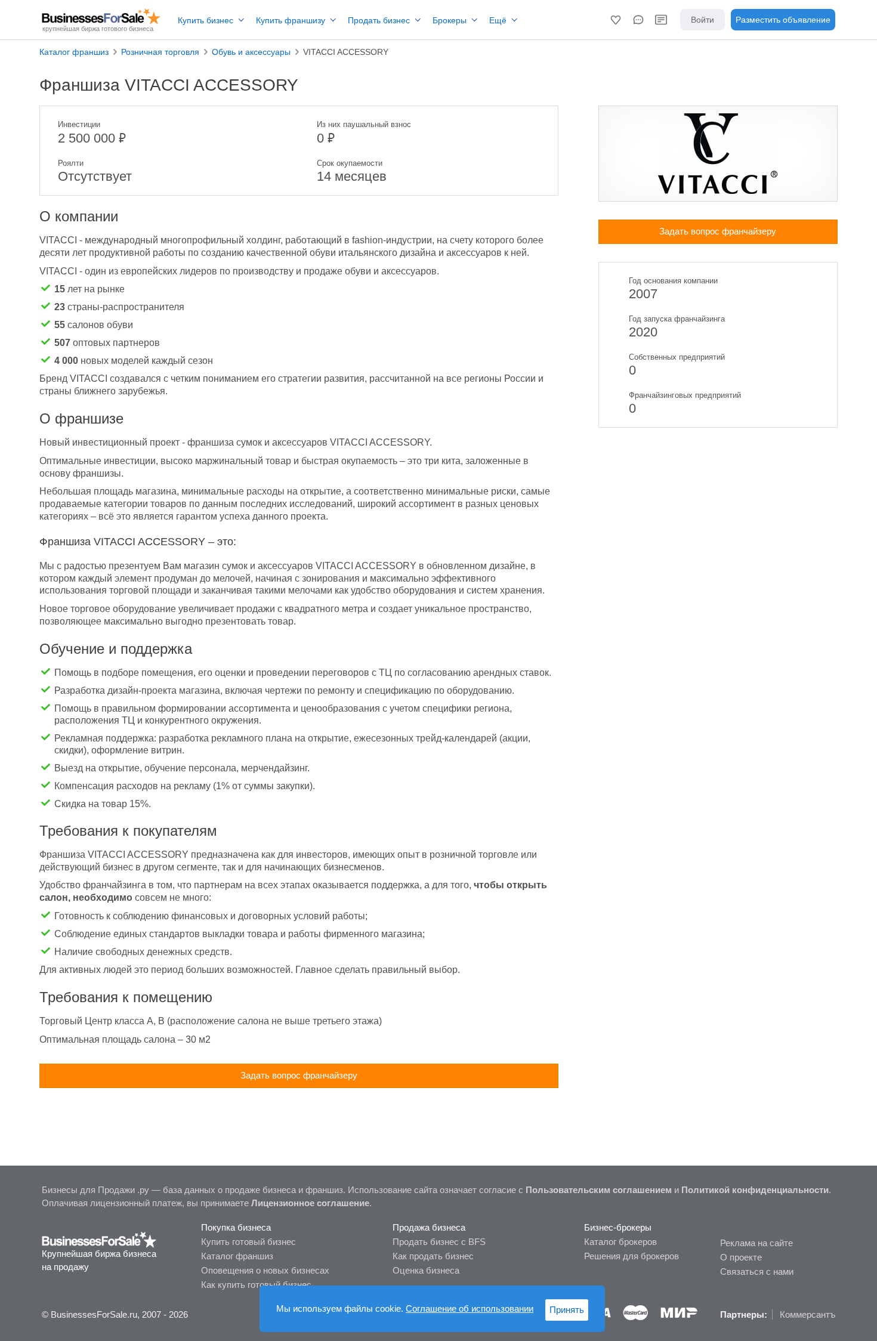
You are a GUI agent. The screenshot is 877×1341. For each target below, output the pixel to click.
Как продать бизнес (433, 1256)
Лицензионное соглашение (310, 1203)
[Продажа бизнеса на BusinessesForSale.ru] (99, 1238)
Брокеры (450, 20)
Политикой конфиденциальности (755, 1190)
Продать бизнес (379, 20)
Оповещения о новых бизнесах (265, 1270)
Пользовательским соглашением (599, 1190)
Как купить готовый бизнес (256, 1285)
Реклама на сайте (756, 1243)
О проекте (741, 1257)
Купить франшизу (290, 20)
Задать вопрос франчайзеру (298, 1075)
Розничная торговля (160, 52)
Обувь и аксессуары (251, 52)
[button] (616, 20)
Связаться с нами (756, 1271)
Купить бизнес (205, 20)
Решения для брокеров (631, 1256)
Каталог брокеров (620, 1242)
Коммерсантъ (807, 1314)
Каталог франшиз (74, 52)
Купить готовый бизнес (248, 1242)
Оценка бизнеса (426, 1270)
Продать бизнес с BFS (439, 1242)
